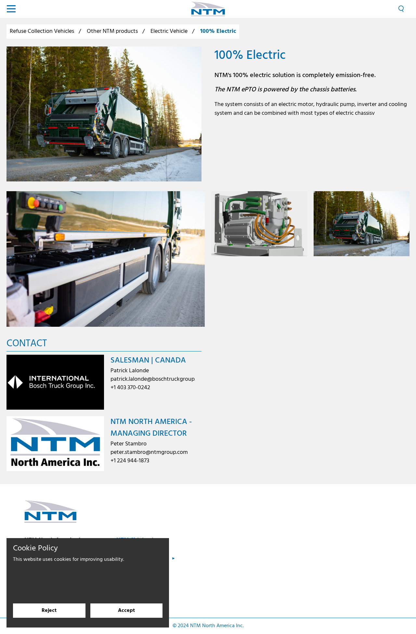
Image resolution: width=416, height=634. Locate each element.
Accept (126, 610)
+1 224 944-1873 (129, 461)
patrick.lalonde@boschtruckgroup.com (158, 379)
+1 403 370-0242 (130, 387)
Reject (49, 610)
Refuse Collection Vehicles (42, 31)
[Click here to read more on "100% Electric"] (104, 113)
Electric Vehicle (169, 31)
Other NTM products (112, 31)
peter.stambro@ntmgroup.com (149, 452)
